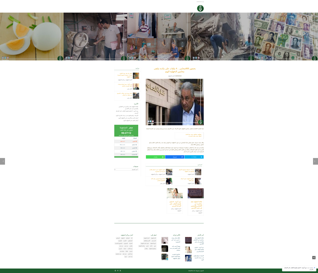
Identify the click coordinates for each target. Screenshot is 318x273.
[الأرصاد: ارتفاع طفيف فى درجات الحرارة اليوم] (188, 258)
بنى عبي (126, 246)
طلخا (127, 251)
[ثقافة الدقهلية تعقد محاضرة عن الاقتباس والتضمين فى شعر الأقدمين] (188, 240)
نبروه (126, 256)
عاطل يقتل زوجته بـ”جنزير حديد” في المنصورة (175, 240)
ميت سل (124, 254)
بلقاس (131, 246)
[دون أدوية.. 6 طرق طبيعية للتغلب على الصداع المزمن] (188, 250)
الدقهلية (122, 238)
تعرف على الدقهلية (145, 243)
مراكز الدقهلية (154, 174)
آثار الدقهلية (153, 238)
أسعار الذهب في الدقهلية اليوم (130, 120)
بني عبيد (121, 246)
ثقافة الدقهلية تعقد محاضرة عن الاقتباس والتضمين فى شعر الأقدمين (199, 240)
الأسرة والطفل (147, 240)
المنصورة (126, 243)
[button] (314, 262)
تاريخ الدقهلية (153, 243)
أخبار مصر (162, 183)
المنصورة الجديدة (118, 243)
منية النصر (130, 254)
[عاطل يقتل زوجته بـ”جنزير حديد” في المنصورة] (164, 240)
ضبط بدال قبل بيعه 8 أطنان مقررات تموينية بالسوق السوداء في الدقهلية (124, 75)
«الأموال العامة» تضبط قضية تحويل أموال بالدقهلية (175, 256)
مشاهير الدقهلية (152, 248)
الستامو (118, 238)
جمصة (125, 248)
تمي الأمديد (130, 248)
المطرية (120, 240)
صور (155, 246)
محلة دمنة (122, 251)
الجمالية (127, 238)
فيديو (147, 246)
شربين (131, 251)
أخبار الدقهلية (171, 76)
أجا (131, 238)
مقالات (146, 248)
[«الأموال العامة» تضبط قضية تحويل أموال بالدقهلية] (164, 257)
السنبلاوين (130, 240)
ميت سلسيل (118, 254)
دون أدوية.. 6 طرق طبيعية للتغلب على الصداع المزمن (175, 204)
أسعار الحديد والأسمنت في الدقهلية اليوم (128, 118)
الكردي (124, 240)
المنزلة (130, 243)
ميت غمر (130, 256)
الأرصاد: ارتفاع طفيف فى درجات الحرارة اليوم (127, 115)
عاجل (151, 246)
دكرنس (120, 248)
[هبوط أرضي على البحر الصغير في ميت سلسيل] (164, 249)
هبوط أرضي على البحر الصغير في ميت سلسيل (175, 248)
